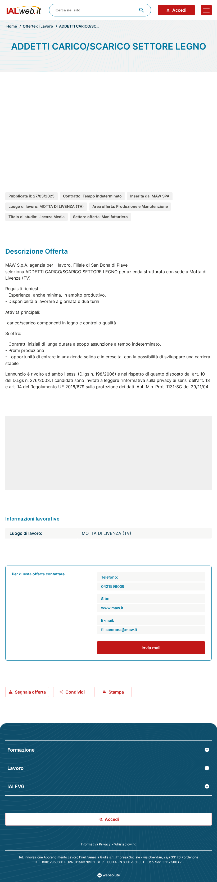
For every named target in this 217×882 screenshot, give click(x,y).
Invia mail (151, 647)
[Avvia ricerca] (141, 10)
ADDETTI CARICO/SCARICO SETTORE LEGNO (99, 26)
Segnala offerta (30, 692)
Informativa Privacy (96, 844)
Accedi (179, 10)
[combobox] (100, 10)
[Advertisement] (108, 126)
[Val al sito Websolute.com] (108, 875)
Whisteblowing (125, 844)
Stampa (116, 692)
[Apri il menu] (206, 10)
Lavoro (15, 768)
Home (11, 26)
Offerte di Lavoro (38, 26)
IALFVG (16, 786)
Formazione (21, 750)
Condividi (75, 692)
